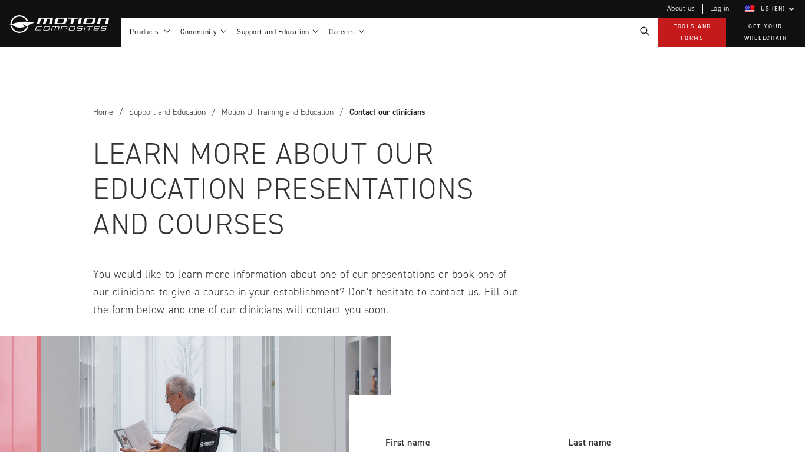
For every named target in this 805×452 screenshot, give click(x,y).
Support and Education (167, 112)
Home (103, 112)
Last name (590, 442)
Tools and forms (692, 32)
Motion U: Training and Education (278, 112)
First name (407, 442)
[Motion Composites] (60, 23)
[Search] (644, 31)
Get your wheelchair (765, 32)
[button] (771, 8)
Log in (720, 8)
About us (681, 8)
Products (146, 31)
